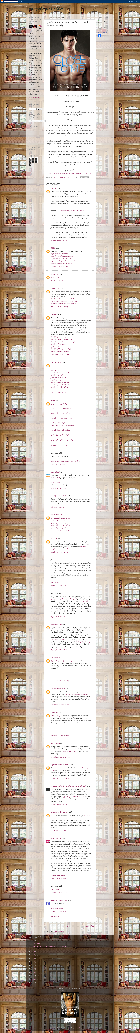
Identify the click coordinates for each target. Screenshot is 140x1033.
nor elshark (54, 315)
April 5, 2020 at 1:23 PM (58, 281)
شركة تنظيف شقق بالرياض (60, 518)
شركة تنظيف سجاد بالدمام (60, 385)
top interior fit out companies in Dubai (76, 694)
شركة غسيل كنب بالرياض (60, 404)
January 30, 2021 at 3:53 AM (60, 355)
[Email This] (81, 177)
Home (65, 926)
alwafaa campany (56, 362)
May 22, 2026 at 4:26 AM (59, 912)
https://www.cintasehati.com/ (60, 254)
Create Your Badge (102, 39)
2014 (33, 969)
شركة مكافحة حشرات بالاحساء (62, 339)
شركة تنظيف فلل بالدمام (59, 387)
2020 (33, 940)
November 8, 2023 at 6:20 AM (60, 736)
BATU (53, 248)
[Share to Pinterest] (88, 177)
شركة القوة (55, 347)
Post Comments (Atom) (61, 931)
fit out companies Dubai (70, 751)
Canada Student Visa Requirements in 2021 (64, 301)
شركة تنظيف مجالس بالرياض (61, 409)
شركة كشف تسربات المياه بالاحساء (63, 342)
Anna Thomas (55, 743)
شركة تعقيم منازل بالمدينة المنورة (62, 425)
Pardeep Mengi (55, 288)
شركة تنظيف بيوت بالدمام (60, 380)
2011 (33, 979)
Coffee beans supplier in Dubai (60, 765)
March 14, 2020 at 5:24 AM (59, 267)
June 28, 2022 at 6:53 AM (59, 586)
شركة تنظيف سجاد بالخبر (59, 378)
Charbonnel (54, 712)
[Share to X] (85, 177)
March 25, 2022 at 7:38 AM (59, 552)
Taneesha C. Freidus (103, 32)
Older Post (89, 926)
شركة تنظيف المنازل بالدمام (60, 382)
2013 (33, 972)
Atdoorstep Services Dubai (59, 900)
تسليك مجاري (55, 483)
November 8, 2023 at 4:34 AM (60, 705)
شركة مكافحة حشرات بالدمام (61, 373)
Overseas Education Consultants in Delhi (63, 304)
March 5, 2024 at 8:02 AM (59, 805)
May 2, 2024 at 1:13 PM (58, 831)
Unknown (54, 188)
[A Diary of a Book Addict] (70, 1017)
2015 (33, 965)
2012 (33, 976)
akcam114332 (55, 274)
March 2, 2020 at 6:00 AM (59, 240)
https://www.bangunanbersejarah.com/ (62, 261)
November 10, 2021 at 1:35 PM (60, 531)
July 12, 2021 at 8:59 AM (58, 507)
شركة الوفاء (55, 370)
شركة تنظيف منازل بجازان (60, 435)
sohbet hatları (55, 277)
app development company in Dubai (73, 797)
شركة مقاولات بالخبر (58, 423)
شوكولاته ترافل (56, 716)
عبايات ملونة (55, 889)
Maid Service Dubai (57, 908)
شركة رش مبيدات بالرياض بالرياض (63, 523)
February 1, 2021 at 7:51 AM (59, 393)
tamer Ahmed (55, 472)
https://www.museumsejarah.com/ (61, 258)
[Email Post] (77, 177)
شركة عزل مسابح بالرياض (60, 528)
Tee (41, 26)
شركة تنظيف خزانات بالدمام (60, 351)
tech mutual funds (56, 582)
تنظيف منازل (55, 478)
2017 (33, 958)
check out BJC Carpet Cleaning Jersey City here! (65, 461)
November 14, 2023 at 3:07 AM (60, 757)
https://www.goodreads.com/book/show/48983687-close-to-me (70, 173)
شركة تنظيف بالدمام (58, 375)
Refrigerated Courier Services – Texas (62, 661)
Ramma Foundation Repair (59, 812)
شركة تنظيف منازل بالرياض (60, 413)
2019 (33, 951)
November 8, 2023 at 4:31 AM (60, 681)
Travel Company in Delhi (59, 496)
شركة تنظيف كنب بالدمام (59, 344)
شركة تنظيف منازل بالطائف (60, 430)
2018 (33, 955)
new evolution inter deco (58, 689)
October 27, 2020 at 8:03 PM (59, 307)
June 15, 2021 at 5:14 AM (59, 488)
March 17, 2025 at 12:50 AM (59, 893)
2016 (33, 962)
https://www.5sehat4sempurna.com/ (62, 256)
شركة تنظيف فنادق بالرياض (60, 520)
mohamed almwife (56, 515)
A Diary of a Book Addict (44, 9)
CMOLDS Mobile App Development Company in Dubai (69, 786)
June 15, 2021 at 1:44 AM (59, 464)
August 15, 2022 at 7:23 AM (59, 617)
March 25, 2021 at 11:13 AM (59, 445)
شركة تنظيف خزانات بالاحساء (61, 349)
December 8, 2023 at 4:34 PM (60, 778)
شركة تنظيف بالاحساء (58, 337)
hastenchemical (55, 658)
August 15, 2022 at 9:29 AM (59, 650)
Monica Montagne (56, 838)
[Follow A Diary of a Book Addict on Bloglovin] (37, 122)
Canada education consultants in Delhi (62, 299)
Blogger (80, 1028)
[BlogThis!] (83, 177)
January (36, 943)
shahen (53, 400)
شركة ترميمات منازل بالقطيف (61, 418)
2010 (33, 982)
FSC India (54, 538)
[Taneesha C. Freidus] (99, 37)
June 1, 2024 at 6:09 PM (58, 879)
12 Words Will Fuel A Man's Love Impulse (70, 211)
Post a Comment (54, 917)
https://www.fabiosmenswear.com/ (61, 263)
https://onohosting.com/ (58, 875)
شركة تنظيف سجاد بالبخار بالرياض (63, 440)
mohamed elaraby (56, 624)
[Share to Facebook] (87, 177)
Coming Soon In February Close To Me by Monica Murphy (51, 946)
